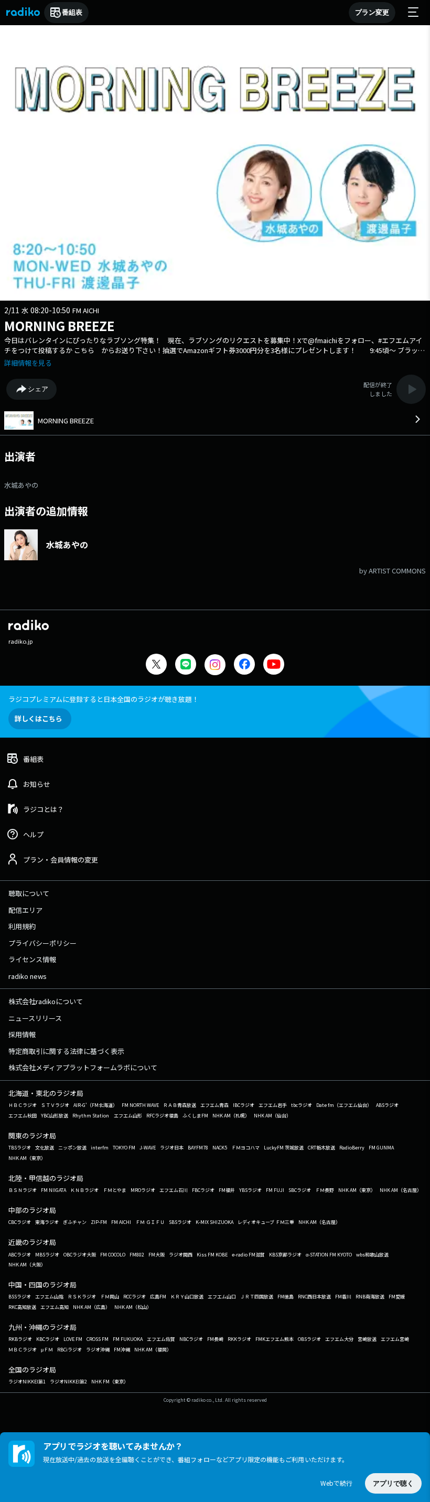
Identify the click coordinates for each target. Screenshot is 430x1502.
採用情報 (22, 1034)
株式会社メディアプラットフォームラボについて (82, 1067)
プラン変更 (372, 12)
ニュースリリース (35, 1018)
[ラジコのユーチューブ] (273, 665)
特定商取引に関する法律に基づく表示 (66, 1051)
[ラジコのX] (156, 665)
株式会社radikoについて (45, 1001)
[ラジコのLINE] (185, 665)
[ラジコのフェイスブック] (244, 665)
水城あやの (21, 485)
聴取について (28, 893)
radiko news (27, 976)
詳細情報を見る (28, 363)
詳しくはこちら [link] (38, 718)
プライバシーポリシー (42, 943)
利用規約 (22, 926)
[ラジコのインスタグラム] (215, 664)
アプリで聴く (393, 1483)
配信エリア (25, 910)
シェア (38, 389)
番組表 (72, 12)
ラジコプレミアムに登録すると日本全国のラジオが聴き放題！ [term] (103, 699)
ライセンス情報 (32, 959)
